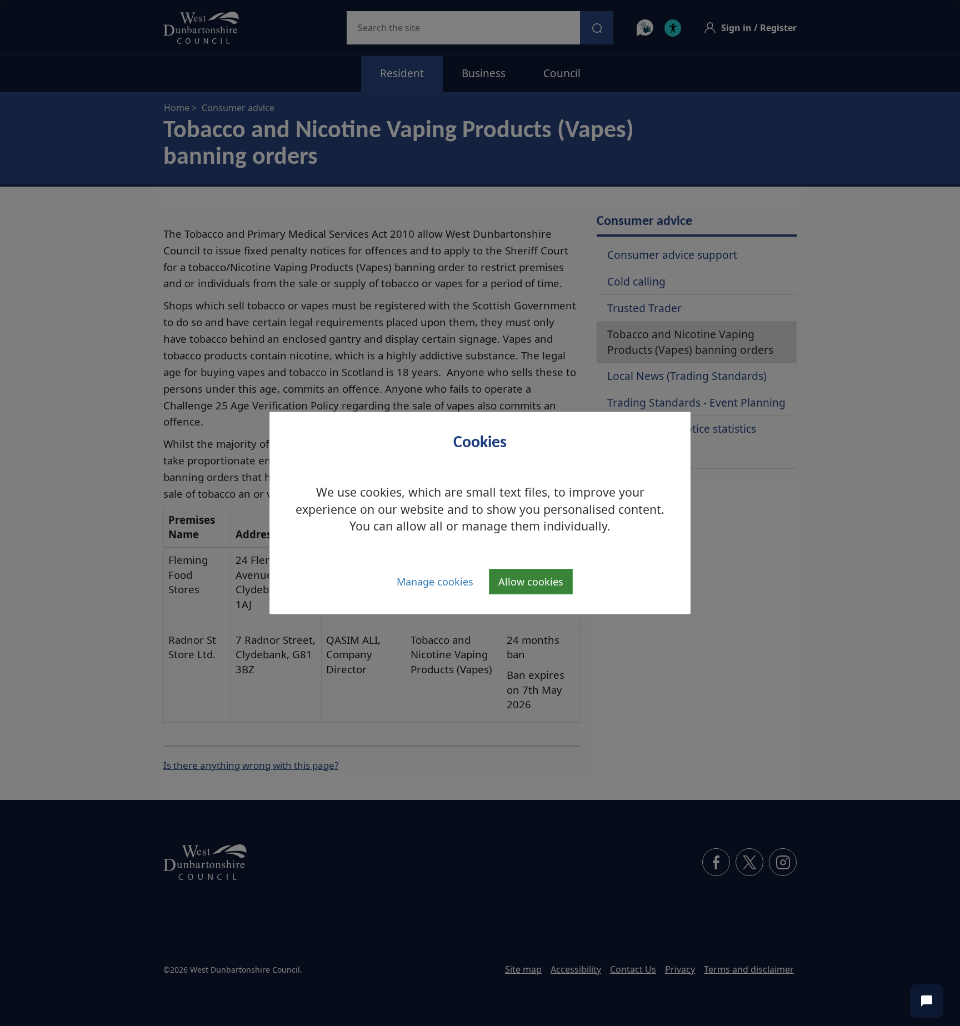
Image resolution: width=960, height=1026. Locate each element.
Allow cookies (530, 581)
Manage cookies (435, 581)
